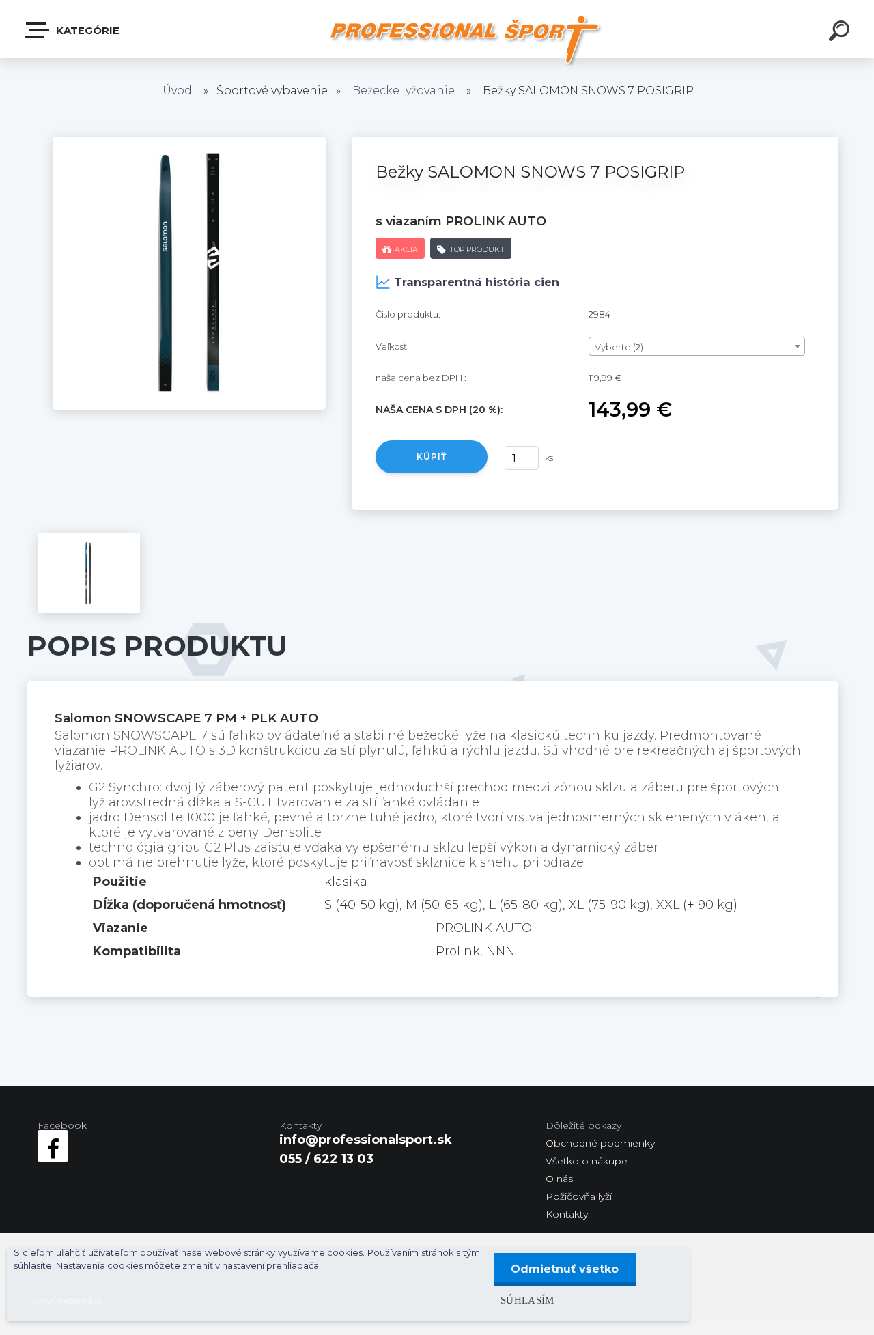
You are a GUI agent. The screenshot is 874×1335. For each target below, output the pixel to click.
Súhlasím (527, 1300)
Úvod (177, 90)
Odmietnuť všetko (565, 1269)
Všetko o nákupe (587, 1161)
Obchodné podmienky (600, 1143)
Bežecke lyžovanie (403, 90)
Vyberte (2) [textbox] (619, 346)
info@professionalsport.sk (365, 1140)
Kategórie (86, 30)
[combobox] (697, 346)
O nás (559, 1178)
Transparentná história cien (476, 282)
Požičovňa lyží (579, 1196)
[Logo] (464, 39)
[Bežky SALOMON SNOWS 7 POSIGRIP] (189, 142)
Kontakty (567, 1214)
